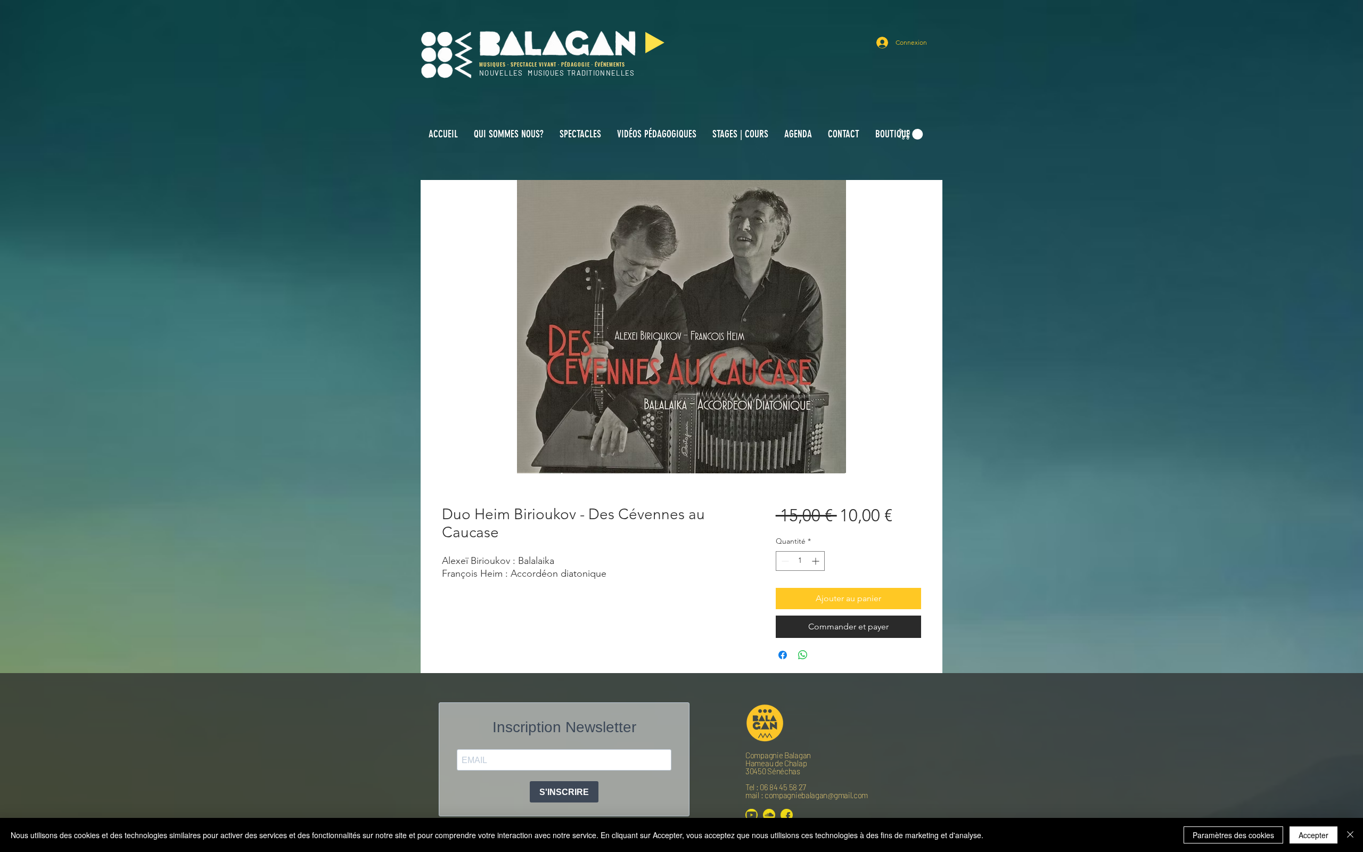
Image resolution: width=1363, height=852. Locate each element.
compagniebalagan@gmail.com (816, 795)
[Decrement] (784, 561)
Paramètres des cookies (1233, 835)
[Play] (655, 42)
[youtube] (751, 815)
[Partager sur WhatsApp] (803, 655)
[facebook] (787, 815)
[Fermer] (1350, 834)
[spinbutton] (800, 561)
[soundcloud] (769, 815)
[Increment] (816, 561)
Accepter (1313, 835)
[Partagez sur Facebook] (782, 655)
